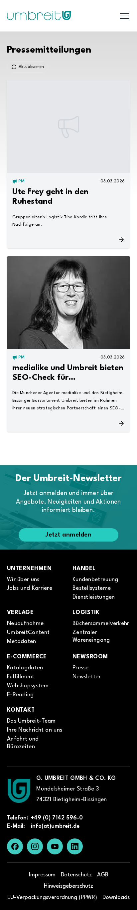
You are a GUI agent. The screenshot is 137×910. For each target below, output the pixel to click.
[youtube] (55, 846)
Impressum (42, 875)
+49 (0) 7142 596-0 (57, 818)
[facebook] (15, 846)
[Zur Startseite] (19, 791)
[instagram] (35, 846)
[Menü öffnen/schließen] (124, 15)
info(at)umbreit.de (55, 826)
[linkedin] (75, 846)
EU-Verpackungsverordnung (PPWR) (52, 897)
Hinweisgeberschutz (68, 886)
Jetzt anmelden (68, 535)
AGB (102, 875)
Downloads (116, 897)
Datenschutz (76, 875)
